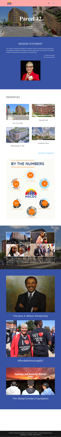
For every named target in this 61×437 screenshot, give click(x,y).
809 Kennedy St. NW (17, 146)
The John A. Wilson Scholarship (30, 316)
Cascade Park (43, 120)
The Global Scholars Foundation (30, 398)
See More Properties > (46, 153)
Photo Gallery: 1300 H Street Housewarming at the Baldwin (30, 261)
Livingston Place (43, 143)
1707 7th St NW (17, 123)
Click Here (30, 26)
